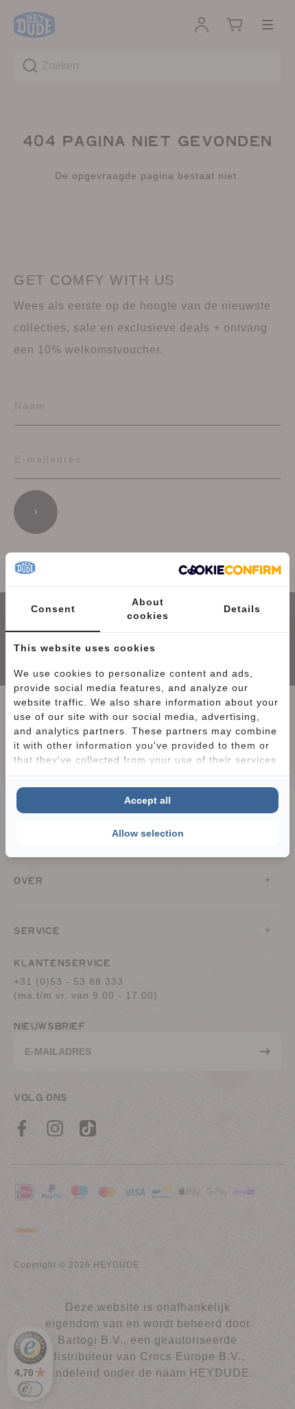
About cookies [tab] (148, 608)
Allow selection (148, 833)
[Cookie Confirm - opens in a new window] (229, 569)
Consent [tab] (53, 608)
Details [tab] (242, 608)
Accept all (147, 800)
